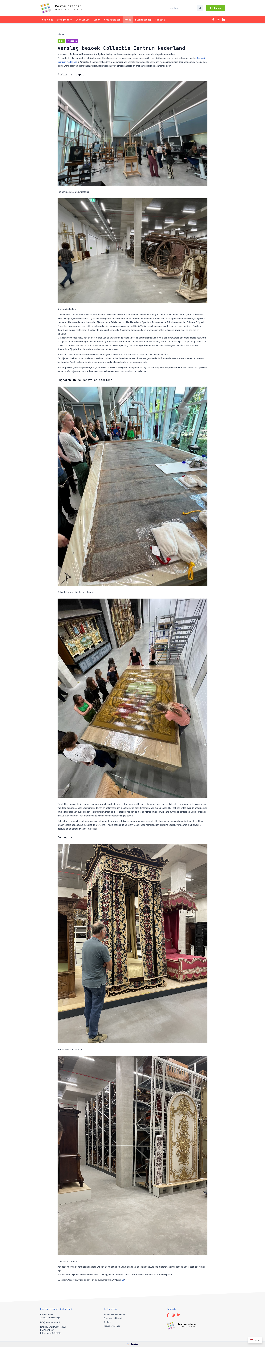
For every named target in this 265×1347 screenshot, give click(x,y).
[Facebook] (213, 20)
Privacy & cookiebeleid (113, 1318)
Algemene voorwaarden (114, 1314)
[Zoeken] (200, 8)
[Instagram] (218, 20)
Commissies (83, 19)
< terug (61, 34)
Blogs (127, 19)
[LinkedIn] (223, 20)
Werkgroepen (64, 19)
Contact (160, 19)
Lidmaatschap (143, 19)
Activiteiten (112, 19)
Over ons (47, 19)
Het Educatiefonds (112, 1326)
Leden (96, 19)
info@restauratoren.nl (50, 1322)
